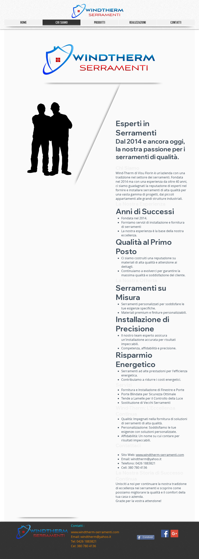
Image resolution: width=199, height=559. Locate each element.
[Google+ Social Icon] (174, 533)
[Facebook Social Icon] (165, 533)
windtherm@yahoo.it (146, 459)
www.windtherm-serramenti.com (160, 455)
